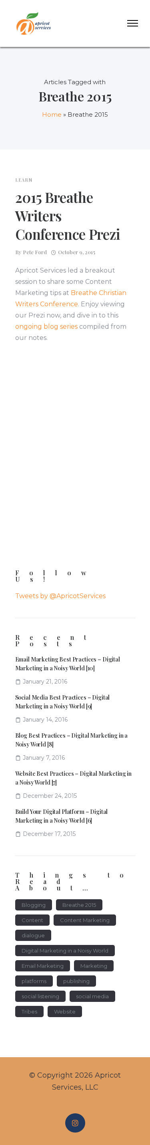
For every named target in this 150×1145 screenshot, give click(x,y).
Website (65, 1011)
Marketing (93, 966)
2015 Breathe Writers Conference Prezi (67, 215)
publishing (76, 981)
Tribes (29, 1011)
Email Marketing (43, 966)
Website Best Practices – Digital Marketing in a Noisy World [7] (73, 778)
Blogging (34, 905)
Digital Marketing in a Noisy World (65, 950)
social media (92, 996)
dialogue (33, 935)
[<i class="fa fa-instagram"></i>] (75, 1123)
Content (32, 920)
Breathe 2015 (79, 905)
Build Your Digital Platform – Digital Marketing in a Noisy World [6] (61, 816)
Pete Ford (35, 252)
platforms (34, 981)
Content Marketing (85, 920)
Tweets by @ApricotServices (60, 596)
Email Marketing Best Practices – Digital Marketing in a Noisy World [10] (67, 663)
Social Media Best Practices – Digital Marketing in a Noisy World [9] (62, 702)
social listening (40, 996)
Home (52, 114)
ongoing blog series (46, 326)
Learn (23, 180)
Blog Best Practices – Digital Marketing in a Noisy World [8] (71, 740)
